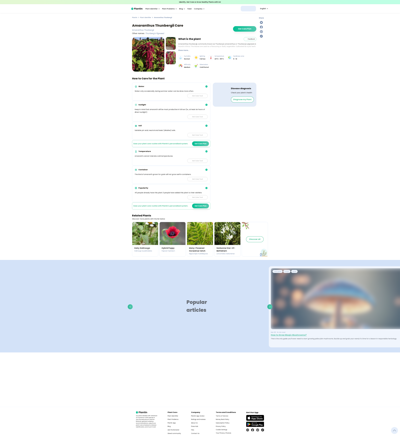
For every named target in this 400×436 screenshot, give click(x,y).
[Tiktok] (262, 430)
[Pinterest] (261, 31)
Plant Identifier (145, 17)
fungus (287, 271)
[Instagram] (247, 430)
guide (294, 271)
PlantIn (134, 17)
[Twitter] (261, 22)
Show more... (183, 50)
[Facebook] (261, 27)
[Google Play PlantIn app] (255, 424)
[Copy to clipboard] (261, 36)
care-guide (277, 271)
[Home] (136, 8)
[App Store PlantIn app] (255, 418)
